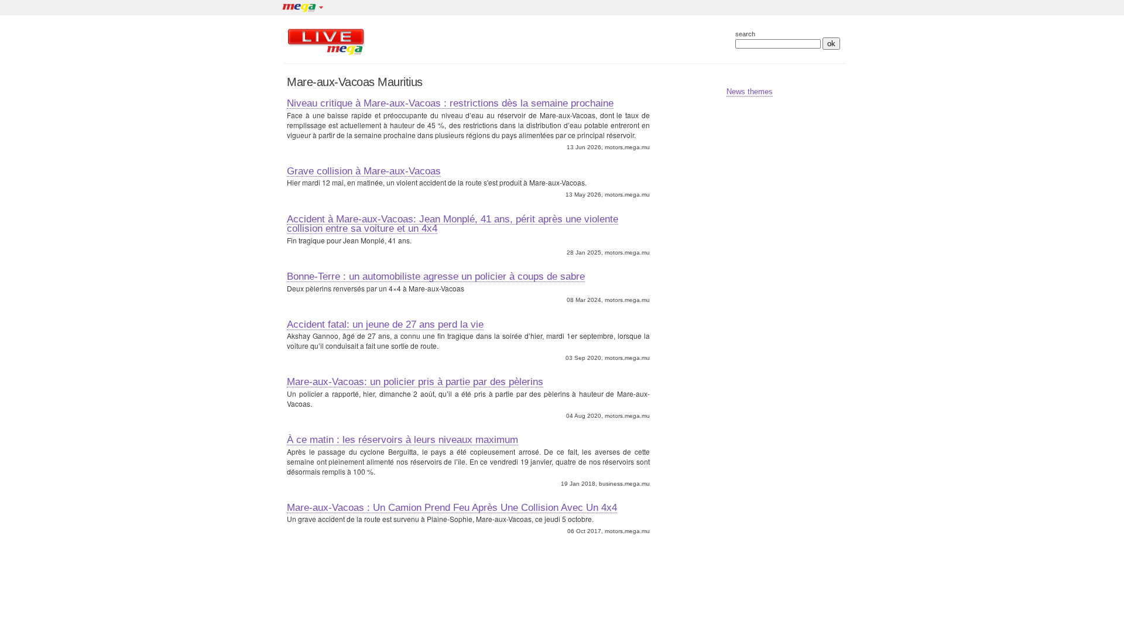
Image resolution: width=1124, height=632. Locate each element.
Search (745, 34)
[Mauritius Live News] (326, 54)
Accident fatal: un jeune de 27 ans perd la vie (385, 324)
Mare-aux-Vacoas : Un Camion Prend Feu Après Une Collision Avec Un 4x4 (452, 507)
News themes (750, 91)
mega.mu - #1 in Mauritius (298, 8)
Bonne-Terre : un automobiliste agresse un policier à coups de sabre (436, 276)
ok (831, 43)
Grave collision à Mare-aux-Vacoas (364, 171)
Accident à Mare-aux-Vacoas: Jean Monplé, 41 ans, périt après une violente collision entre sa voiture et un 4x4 (452, 224)
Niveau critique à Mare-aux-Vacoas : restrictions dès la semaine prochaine (450, 103)
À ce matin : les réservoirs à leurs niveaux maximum (402, 439)
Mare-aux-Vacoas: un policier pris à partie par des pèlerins (415, 381)
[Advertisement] (538, 41)
